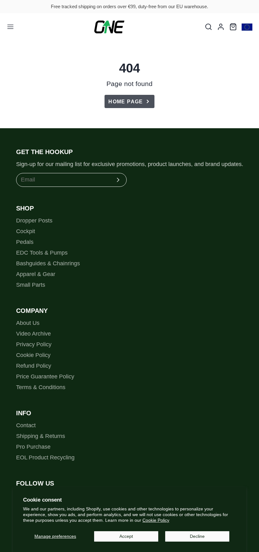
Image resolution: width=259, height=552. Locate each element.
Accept (126, 536)
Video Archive (33, 334)
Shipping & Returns (40, 436)
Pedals (24, 242)
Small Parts (30, 285)
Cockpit (25, 231)
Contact (26, 425)
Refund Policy (33, 366)
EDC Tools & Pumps (42, 253)
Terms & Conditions (40, 387)
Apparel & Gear (35, 274)
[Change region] (247, 27)
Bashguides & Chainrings (48, 263)
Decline (197, 536)
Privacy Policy (33, 344)
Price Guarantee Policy (45, 376)
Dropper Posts (34, 220)
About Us (27, 323)
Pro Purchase (33, 447)
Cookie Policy (155, 520)
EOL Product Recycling (45, 457)
